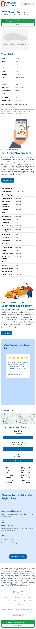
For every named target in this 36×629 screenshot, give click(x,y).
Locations (8, 601)
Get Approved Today (18, 557)
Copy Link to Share (18, 615)
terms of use (19, 611)
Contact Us (27, 601)
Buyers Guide (12, 105)
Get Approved (18, 625)
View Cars (6, 333)
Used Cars (8, 597)
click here (13, 584)
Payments (28, 597)
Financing (18, 597)
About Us (18, 601)
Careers (18, 604)
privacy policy (28, 611)
